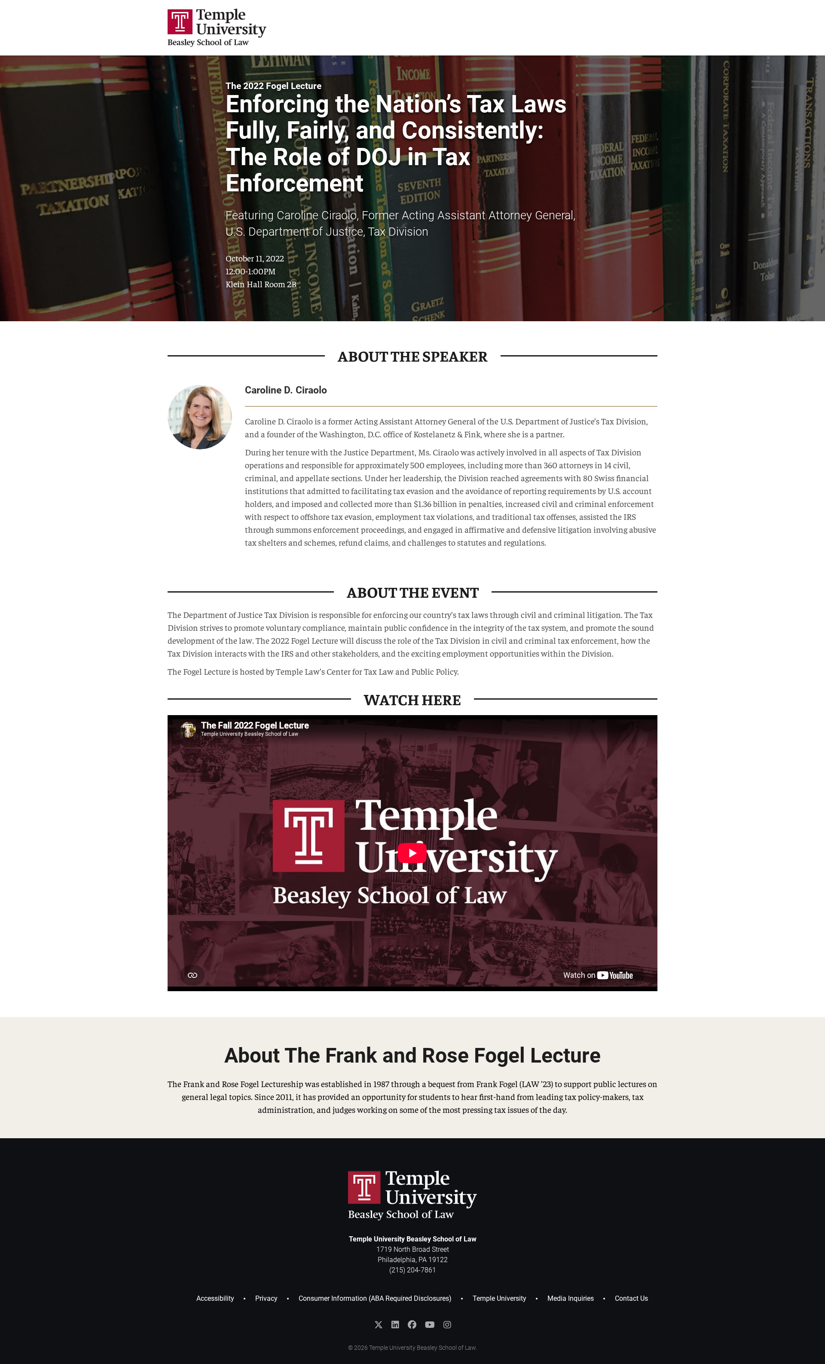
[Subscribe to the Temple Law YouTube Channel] (430, 1325)
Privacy (266, 1298)
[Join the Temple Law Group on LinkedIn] (395, 1325)
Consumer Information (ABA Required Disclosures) (375, 1298)
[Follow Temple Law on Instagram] (447, 1325)
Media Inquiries (570, 1298)
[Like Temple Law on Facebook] (412, 1325)
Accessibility (215, 1298)
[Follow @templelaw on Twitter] (378, 1325)
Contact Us (631, 1298)
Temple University (499, 1298)
